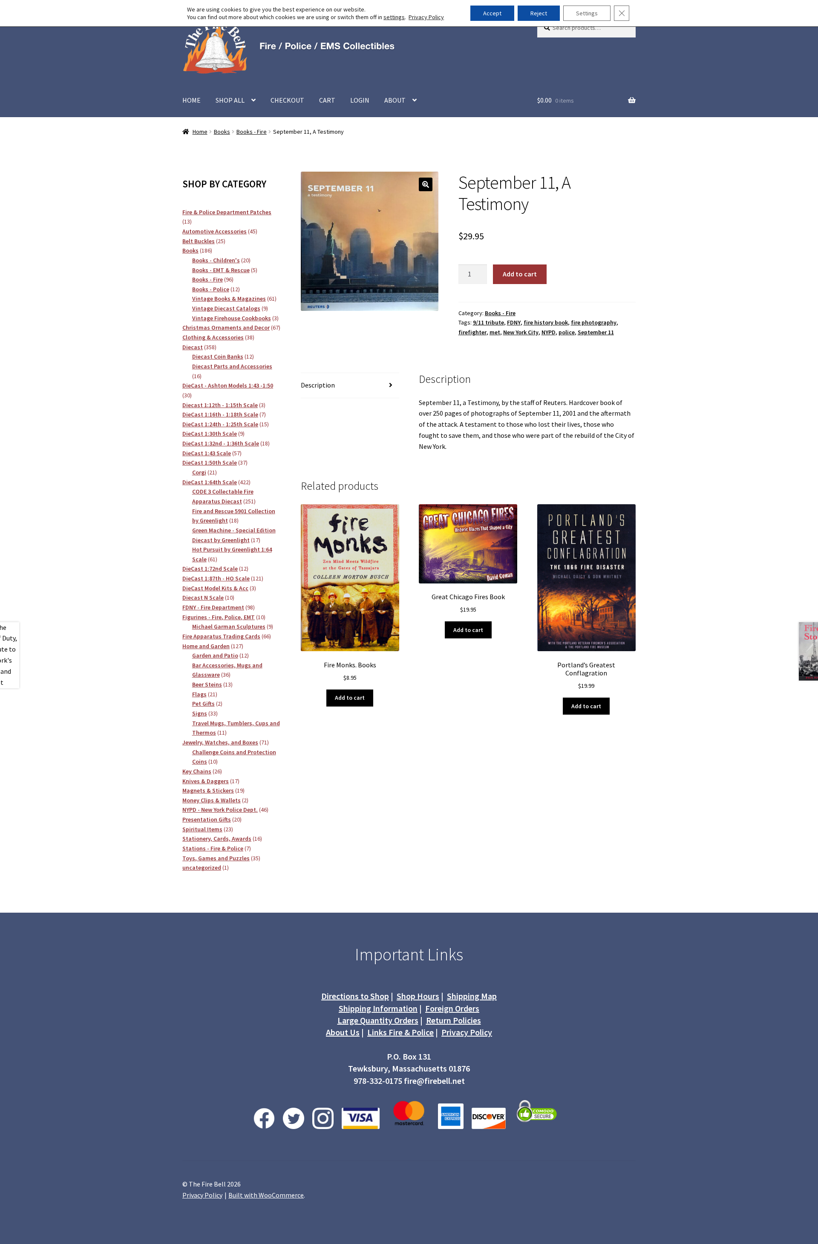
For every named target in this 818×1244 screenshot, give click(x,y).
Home (200, 131)
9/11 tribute (488, 322)
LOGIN (359, 100)
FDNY (514, 322)
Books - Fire (251, 131)
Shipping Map (472, 996)
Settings (587, 13)
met (495, 332)
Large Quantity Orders (377, 1020)
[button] (425, 184)
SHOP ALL (230, 100)
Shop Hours (418, 996)
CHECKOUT (287, 100)
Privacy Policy (466, 1032)
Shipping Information (378, 1008)
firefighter (472, 332)
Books (222, 131)
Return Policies (453, 1020)
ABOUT (395, 100)
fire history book (546, 322)
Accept (492, 13)
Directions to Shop (355, 996)
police (567, 332)
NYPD (548, 332)
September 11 (596, 332)
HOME (191, 100)
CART (327, 100)
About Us (343, 1032)
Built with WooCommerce (266, 1195)
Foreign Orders (452, 1008)
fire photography (593, 322)
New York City (521, 332)
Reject (538, 13)
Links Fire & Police (400, 1032)
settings (394, 17)
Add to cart (520, 274)
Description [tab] (318, 385)
